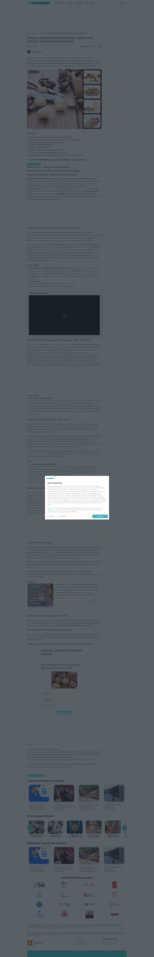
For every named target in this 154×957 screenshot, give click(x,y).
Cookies (57, 511)
